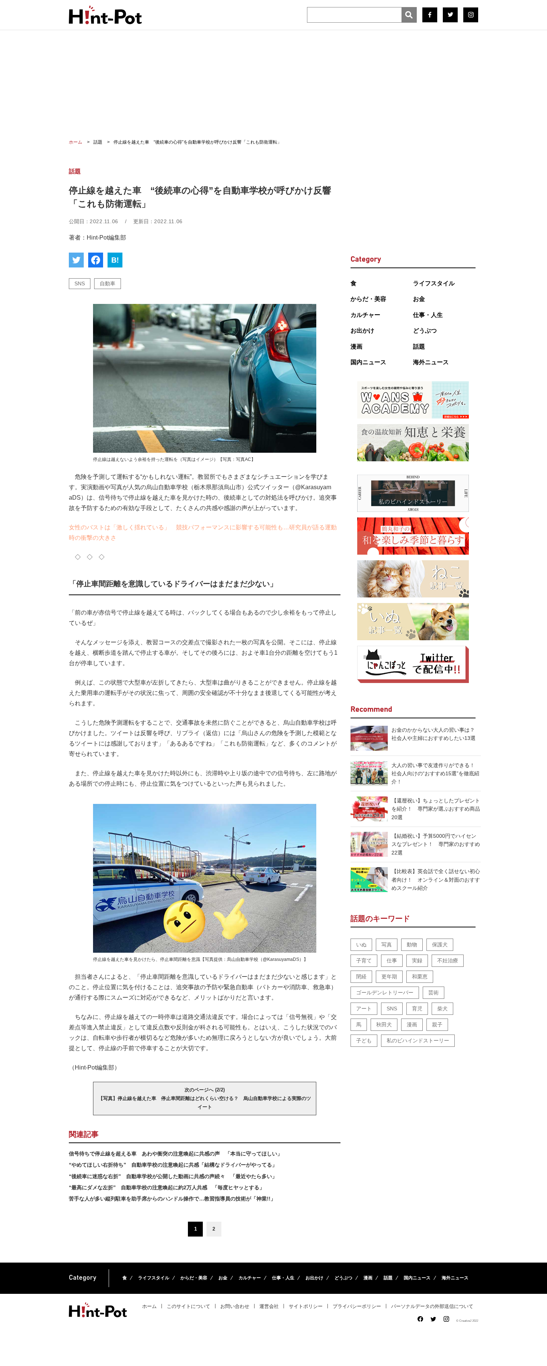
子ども (364, 1040)
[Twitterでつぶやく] (76, 260)
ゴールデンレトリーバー (384, 992)
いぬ (361, 944)
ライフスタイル (434, 283)
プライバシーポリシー (357, 1306)
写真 (386, 944)
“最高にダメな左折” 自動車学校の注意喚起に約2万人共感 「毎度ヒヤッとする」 (167, 1187)
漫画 (356, 346)
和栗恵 (420, 976)
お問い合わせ (234, 1306)
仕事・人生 (428, 315)
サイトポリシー (306, 1306)
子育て (364, 960)
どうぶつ (425, 330)
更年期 (389, 976)
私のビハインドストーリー (418, 1040)
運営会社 (269, 1306)
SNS (79, 283)
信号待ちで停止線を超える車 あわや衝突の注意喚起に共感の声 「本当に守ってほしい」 (175, 1154)
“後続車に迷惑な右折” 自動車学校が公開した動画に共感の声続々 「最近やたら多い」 (173, 1176)
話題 (419, 346)
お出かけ (362, 330)
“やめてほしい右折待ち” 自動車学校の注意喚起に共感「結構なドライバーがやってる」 (173, 1165)
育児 (417, 1008)
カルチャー (365, 315)
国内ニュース (368, 362)
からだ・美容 (368, 299)
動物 (412, 944)
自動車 (107, 283)
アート (364, 1008)
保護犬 (440, 944)
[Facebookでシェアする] (95, 260)
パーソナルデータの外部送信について (432, 1306)
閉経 (361, 976)
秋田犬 (384, 1024)
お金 (419, 299)
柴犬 (442, 1008)
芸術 (433, 992)
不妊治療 (447, 960)
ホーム (149, 1306)
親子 (437, 1024)
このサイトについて (188, 1306)
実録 (417, 960)
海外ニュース (431, 362)
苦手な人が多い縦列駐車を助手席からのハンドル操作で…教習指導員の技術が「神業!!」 (172, 1199)
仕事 (392, 960)
